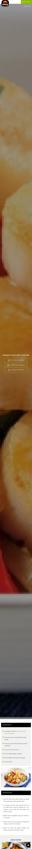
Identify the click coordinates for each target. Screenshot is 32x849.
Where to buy (26, 1)
